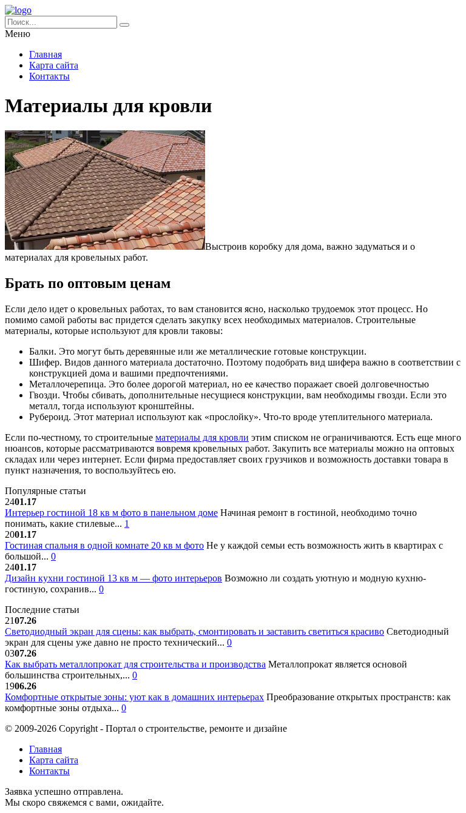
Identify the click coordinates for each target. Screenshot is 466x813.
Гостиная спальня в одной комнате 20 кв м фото (104, 545)
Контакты (49, 76)
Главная (45, 54)
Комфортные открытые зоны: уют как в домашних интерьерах (134, 697)
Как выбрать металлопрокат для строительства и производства (135, 664)
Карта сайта (53, 65)
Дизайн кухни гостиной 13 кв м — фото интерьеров (113, 578)
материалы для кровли (202, 437)
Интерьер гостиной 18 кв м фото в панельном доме (111, 512)
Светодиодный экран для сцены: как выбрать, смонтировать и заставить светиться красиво (194, 631)
